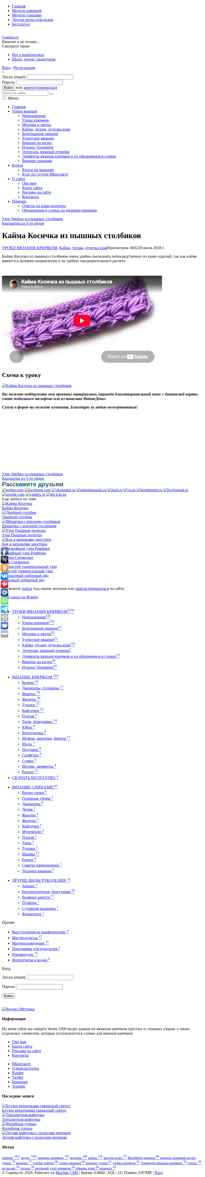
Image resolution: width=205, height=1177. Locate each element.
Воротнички (34, 733)
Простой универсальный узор (27, 571)
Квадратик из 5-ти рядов (23, 223)
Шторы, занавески (39, 766)
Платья (29, 716)
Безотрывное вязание (42, 628)
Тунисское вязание (40, 639)
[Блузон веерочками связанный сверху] (36, 1106)
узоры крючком (126, 1163)
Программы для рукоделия (36, 949)
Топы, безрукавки (39, 721)
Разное (30, 772)
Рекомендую (25, 954)
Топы (28, 843)
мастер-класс (115, 1158)
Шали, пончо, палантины (34, 59)
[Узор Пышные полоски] (24, 530)
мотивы (78, 1158)
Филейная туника (17, 1128)
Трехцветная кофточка (21, 1119)
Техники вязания (38, 871)
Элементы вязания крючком (163, 1163)
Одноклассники (25, 1068)
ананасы (108, 1168)
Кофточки (33, 710)
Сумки (29, 761)
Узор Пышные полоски (22, 535)
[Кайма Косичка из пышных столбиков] (37, 385)
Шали (28, 744)
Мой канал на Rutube (20, 597)
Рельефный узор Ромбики (24, 553)
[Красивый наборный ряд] (25, 575)
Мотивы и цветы (38, 634)
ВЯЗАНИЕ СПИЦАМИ (35, 787)
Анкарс (30, 886)
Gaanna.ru (10, 37)
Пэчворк (31, 903)
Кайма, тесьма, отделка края (83, 248)
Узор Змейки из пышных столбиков (32, 219)
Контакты (20, 1055)
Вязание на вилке (39, 662)
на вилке (10, 1168)
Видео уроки (34, 793)
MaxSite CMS (67, 1172)
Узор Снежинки (15, 562)
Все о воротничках (28, 55)
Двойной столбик (17, 517)
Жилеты (31, 699)
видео (29, 1158)
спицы (194, 1163)
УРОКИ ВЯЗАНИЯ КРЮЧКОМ (29, 248)
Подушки (31, 749)
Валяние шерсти (38, 897)
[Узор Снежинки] (17, 557)
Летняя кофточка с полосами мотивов (34, 1137)
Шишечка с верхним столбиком (29, 526)
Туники (31, 705)
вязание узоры (99, 1163)
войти (27, 588)
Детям (28, 809)
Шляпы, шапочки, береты (46, 738)
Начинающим (36, 617)
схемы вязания (72, 1163)
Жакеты (31, 694)
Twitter (17, 1077)
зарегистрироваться (40, 87)
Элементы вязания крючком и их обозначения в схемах (71, 656)
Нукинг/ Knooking (39, 667)
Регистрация (24, 68)
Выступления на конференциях (40, 932)
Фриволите (33, 914)
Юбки (28, 727)
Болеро (30, 682)
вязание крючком (53, 1158)
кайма (95, 1158)
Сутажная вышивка (40, 908)
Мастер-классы (27, 938)
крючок (11, 1158)
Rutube (18, 1073)
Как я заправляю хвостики (24, 544)
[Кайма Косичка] (17, 503)
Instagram (20, 1082)
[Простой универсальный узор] (29, 566)
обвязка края (87, 1168)
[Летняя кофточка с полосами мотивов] (36, 1133)
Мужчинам (33, 832)
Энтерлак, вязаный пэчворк (46, 650)
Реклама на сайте (26, 1051)
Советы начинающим (42, 865)
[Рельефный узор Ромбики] (26, 548)
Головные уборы (37, 798)
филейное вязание (143, 1158)
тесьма (27, 1168)
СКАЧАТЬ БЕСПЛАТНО (35, 777)
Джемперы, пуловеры (43, 688)
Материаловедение (30, 943)
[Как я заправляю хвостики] (26, 539)
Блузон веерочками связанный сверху (34, 1110)
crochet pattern (45, 1163)
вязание (24, 1163)
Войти (8, 88)
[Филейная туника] (19, 1124)
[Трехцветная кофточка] (23, 1115)
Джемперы (32, 804)
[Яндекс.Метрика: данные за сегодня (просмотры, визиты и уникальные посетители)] (18, 1009)
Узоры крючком (38, 623)
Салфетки (32, 755)
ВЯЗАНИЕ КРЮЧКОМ (35, 677)
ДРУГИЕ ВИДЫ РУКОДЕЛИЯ (41, 880)
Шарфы (31, 854)
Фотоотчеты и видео (31, 960)
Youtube (18, 1086)
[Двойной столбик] (19, 512)
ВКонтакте (21, 1064)
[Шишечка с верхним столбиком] (31, 521)
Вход (6, 68)
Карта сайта (22, 1046)
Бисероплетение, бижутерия (48, 892)
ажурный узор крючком (54, 1168)
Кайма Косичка (15, 508)
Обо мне (19, 1042)
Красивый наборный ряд (23, 580)
